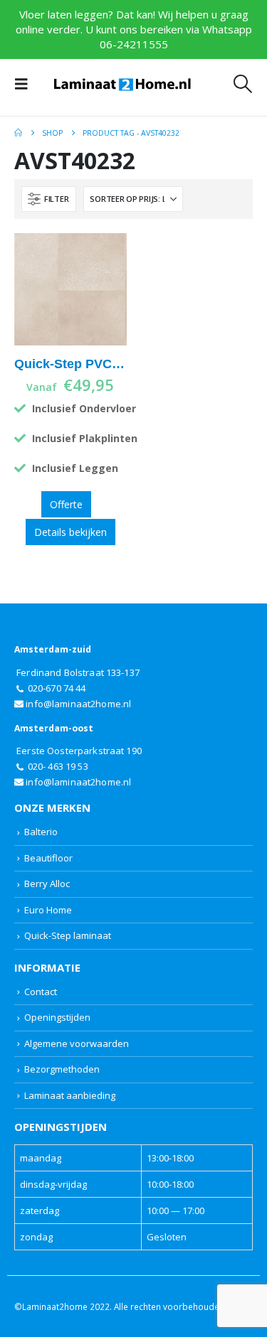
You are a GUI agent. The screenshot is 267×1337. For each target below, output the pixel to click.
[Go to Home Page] (18, 133)
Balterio (41, 831)
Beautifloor (48, 858)
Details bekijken (70, 532)
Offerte (66, 504)
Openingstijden (57, 1017)
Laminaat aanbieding (69, 1095)
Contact (40, 991)
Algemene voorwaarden (76, 1043)
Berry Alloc (47, 883)
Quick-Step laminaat (67, 935)
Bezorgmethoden (62, 1069)
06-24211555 (134, 44)
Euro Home (48, 909)
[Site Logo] (122, 84)
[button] (25, 84)
